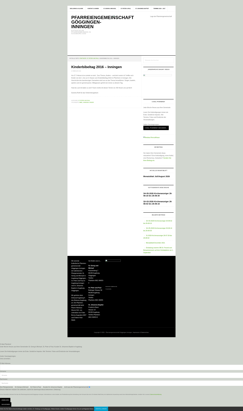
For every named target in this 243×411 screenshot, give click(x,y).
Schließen (6, 404)
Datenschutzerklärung (155, 394)
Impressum (136, 332)
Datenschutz (145, 332)
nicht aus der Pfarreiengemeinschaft (76, 387)
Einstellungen (101, 409)
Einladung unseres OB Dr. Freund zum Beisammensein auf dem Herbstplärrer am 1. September (158, 250)
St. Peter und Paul (84, 100)
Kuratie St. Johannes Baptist (53, 387)
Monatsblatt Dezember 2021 (155, 243)
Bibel (81, 102)
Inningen (86, 102)
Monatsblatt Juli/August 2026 (156, 176)
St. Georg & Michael (22, 387)
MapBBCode (113, 286)
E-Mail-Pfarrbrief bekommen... (156, 128)
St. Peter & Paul (35, 387)
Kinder (91, 102)
